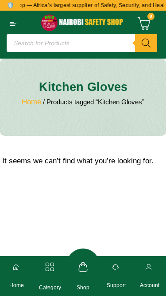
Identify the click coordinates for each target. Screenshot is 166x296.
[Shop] (83, 266)
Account (149, 285)
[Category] (49, 266)
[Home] (16, 267)
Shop (83, 287)
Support (116, 285)
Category (50, 287)
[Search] (146, 43)
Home (31, 102)
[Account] (149, 267)
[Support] (116, 267)
